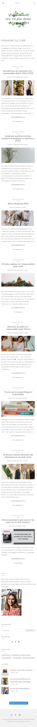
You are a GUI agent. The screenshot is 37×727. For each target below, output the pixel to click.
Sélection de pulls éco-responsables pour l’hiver (18, 327)
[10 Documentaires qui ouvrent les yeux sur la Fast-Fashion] (18, 536)
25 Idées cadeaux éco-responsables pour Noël (18, 265)
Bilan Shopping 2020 (18, 203)
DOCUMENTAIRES (6, 658)
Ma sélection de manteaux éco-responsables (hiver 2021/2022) (18, 72)
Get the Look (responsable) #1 (19, 688)
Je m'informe (17, 658)
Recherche (30, 630)
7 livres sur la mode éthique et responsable (18, 393)
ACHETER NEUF (6, 655)
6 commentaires (18, 563)
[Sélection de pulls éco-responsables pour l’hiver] (18, 343)
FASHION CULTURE (17, 66)
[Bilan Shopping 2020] (18, 218)
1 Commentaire (18, 312)
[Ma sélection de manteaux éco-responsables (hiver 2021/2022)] (18, 88)
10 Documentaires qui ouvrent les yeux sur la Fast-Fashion (18, 521)
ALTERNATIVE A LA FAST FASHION (21, 655)
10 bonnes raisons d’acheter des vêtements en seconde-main (18, 455)
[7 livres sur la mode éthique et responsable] (18, 409)
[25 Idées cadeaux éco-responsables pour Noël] (18, 281)
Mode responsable (28, 658)
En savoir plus (18, 117)
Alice (26, 77)
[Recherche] (34, 3)
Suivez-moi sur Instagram (19, 703)
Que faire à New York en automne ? (21, 670)
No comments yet (18, 121)
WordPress (27, 721)
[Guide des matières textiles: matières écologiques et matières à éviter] (18, 155)
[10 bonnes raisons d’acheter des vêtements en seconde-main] (18, 471)
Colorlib (15, 721)
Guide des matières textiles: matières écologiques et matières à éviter (18, 138)
